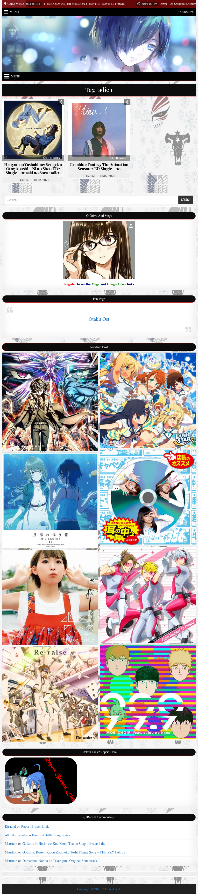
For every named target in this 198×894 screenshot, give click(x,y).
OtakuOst (23, 179)
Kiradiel (10, 826)
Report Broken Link (35, 826)
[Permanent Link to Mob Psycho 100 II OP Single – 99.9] (148, 692)
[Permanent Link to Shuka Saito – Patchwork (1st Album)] (50, 597)
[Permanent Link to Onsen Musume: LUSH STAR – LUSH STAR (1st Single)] (148, 400)
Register (70, 284)
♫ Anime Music (35, 111)
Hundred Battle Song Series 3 (52, 835)
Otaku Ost (99, 318)
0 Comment (55, 158)
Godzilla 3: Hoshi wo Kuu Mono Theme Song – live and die (63, 843)
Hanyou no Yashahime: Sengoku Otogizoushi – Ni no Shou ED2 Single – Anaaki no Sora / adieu (33, 168)
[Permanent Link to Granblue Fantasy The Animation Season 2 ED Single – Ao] (99, 130)
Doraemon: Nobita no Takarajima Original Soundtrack (59, 860)
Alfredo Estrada (16, 835)
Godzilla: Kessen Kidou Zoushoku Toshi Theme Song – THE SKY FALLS (74, 852)
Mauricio (11, 843)
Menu (14, 12)
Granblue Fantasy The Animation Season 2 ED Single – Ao (99, 166)
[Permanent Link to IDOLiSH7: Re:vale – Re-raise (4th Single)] (50, 694)
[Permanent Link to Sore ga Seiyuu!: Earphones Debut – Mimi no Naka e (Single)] (148, 497)
